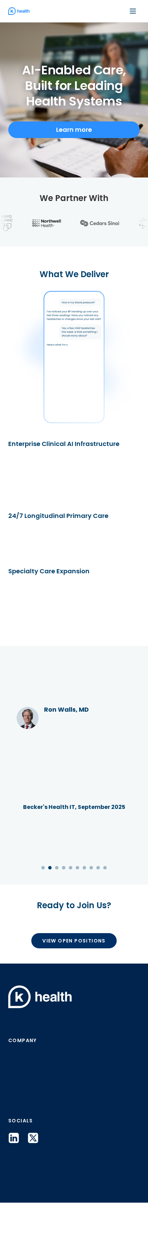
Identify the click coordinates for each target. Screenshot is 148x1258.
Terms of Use (75, 1240)
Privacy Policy (24, 1240)
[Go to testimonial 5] (70, 912)
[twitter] (33, 1193)
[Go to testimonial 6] (77, 912)
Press (17, 1112)
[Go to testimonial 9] (98, 912)
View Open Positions (74, 996)
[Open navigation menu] (133, 11)
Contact (22, 1130)
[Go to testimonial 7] (84, 912)
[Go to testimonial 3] (57, 912)
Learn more (74, 129)
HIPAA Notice (125, 1240)
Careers (22, 1148)
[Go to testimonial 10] (105, 912)
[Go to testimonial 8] (91, 912)
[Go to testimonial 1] (43, 912)
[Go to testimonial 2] (50, 912)
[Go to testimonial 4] (63, 912)
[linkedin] (13, 1193)
